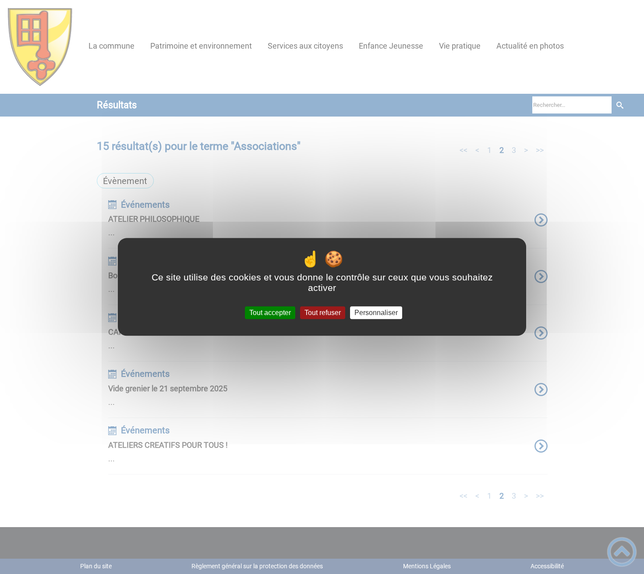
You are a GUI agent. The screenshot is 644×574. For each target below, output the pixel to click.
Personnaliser (376, 312)
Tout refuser (322, 312)
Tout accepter (270, 312)
